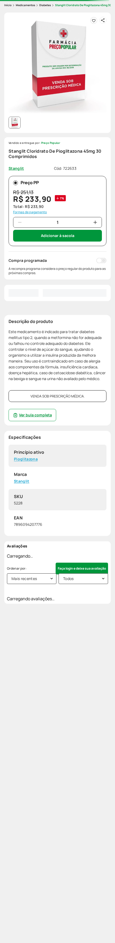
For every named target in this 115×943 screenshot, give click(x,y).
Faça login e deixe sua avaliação (82, 568)
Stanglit (21, 481)
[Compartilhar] (102, 20)
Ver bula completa (35, 414)
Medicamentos (25, 5)
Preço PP (30, 183)
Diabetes (45, 5)
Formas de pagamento (30, 212)
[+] (95, 222)
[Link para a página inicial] (7, 5)
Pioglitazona (26, 459)
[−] (19, 222)
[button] (57, 66)
